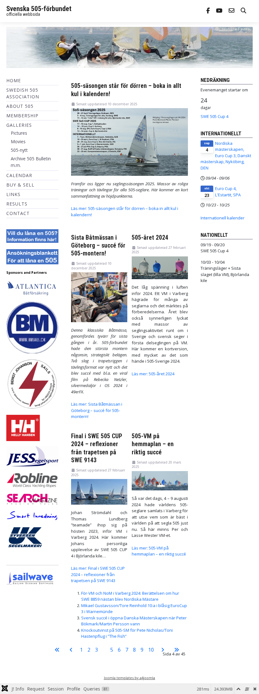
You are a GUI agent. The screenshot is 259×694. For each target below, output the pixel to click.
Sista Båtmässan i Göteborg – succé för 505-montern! (98, 245)
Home (13, 80)
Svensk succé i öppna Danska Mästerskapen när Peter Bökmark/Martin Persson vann (134, 621)
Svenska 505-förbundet (38, 9)
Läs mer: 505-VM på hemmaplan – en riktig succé (159, 551)
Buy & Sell (20, 185)
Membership (22, 116)
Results (16, 204)
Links (13, 194)
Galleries (19, 125)
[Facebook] (208, 11)
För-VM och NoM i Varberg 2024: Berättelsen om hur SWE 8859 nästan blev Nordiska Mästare (130, 596)
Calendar (19, 175)
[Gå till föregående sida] (71, 650)
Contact (18, 213)
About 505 (19, 106)
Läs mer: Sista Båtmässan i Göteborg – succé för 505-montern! (96, 410)
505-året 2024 (150, 237)
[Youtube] (219, 11)
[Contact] (231, 11)
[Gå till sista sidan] (176, 650)
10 (151, 649)
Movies (18, 141)
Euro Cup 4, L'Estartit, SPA (228, 192)
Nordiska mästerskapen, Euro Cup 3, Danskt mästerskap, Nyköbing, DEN (226, 155)
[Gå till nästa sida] (162, 650)
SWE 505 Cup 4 (214, 116)
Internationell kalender (222, 218)
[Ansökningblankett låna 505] (32, 256)
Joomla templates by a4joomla (129, 677)
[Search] (243, 11)
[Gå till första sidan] (57, 650)
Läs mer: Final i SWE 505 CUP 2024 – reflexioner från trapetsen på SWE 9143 (98, 574)
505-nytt (19, 150)
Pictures (19, 133)
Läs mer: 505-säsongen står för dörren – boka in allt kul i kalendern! (124, 212)
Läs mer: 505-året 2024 (153, 374)
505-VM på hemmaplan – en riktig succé (153, 444)
